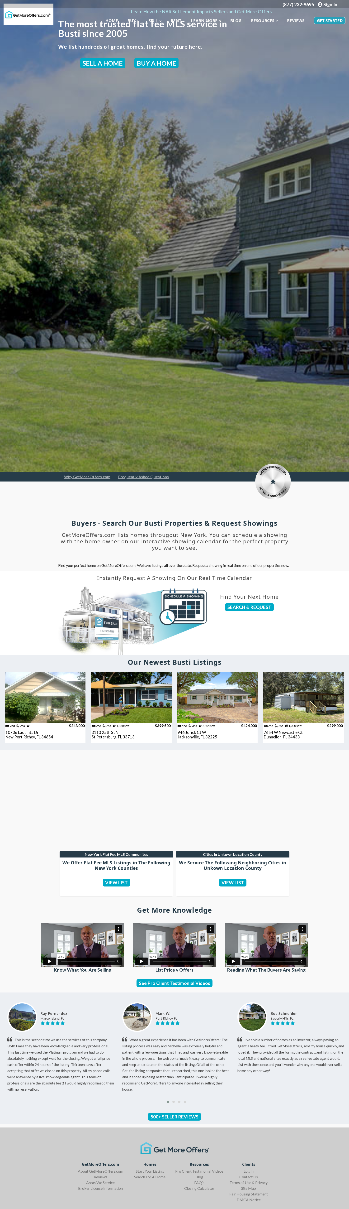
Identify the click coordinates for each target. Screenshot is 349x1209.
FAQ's (199, 1182)
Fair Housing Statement (248, 1194)
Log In (249, 1171)
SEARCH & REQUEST (249, 607)
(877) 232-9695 (298, 4)
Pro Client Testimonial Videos (199, 1171)
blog (235, 20)
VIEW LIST (116, 882)
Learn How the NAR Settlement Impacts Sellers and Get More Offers (201, 11)
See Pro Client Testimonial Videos (174, 983)
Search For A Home (149, 1177)
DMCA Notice (249, 1199)
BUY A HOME (156, 63)
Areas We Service (100, 1182)
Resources (262, 20)
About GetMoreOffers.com (100, 1171)
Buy (131, 20)
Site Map (248, 1188)
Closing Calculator (199, 1188)
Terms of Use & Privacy (249, 1182)
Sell (153, 20)
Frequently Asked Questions (143, 476)
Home (111, 20)
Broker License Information (100, 1188)
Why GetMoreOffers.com (87, 476)
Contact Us (248, 1177)
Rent (176, 20)
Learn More (204, 20)
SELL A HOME (103, 63)
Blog (199, 1177)
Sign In (329, 4)
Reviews (295, 20)
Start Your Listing (150, 1171)
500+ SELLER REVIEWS (174, 1116)
